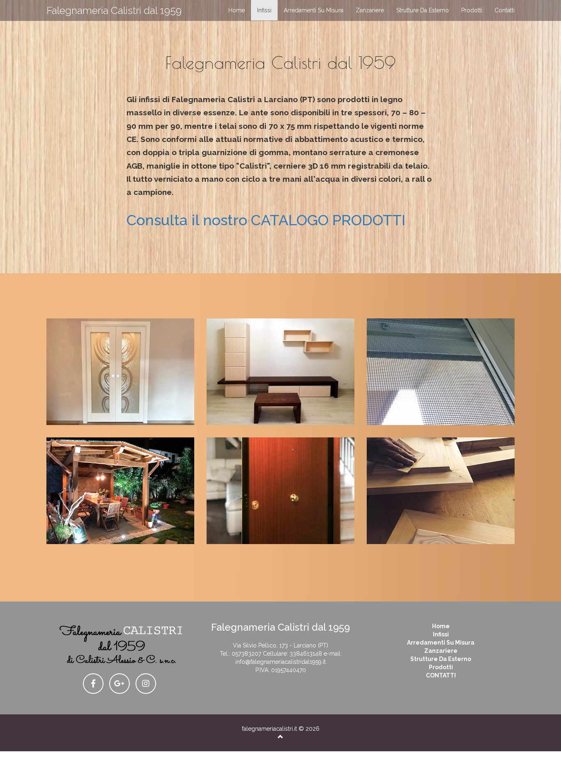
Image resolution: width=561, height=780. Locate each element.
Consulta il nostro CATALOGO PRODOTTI (265, 220)
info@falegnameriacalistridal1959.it (280, 662)
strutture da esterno (422, 10)
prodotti (471, 10)
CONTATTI (441, 675)
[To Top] (280, 737)
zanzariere (370, 10)
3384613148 (306, 653)
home (236, 10)
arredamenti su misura (313, 10)
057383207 (246, 653)
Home (441, 626)
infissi (264, 10)
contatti (504, 10)
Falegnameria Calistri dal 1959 (114, 10)
